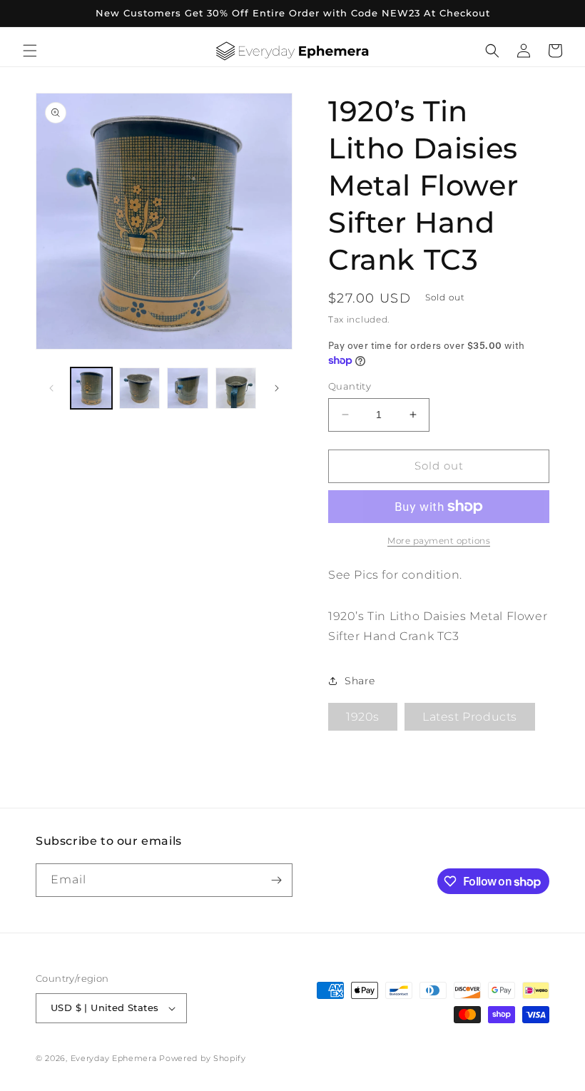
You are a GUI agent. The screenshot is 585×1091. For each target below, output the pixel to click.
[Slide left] (51, 388)
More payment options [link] (438, 540)
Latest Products (469, 717)
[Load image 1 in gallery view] (91, 388)
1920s (363, 717)
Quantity (349, 386)
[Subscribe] (276, 880)
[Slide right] (276, 388)
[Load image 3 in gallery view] (187, 388)
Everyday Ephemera (114, 1058)
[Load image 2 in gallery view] (140, 388)
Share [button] (360, 680)
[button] (30, 50)
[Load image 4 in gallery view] (236, 388)
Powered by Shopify (202, 1058)
